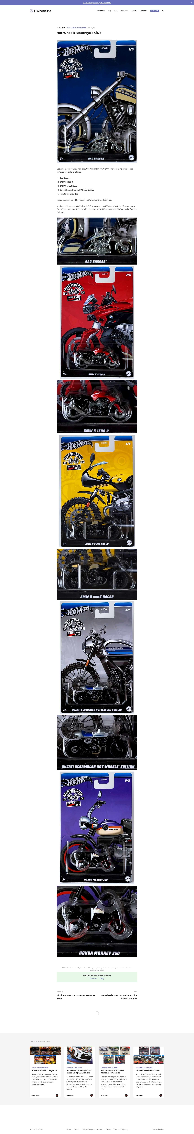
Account (143, 11)
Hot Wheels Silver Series (76, 28)
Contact (76, 1129)
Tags (115, 11)
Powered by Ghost (158, 1129)
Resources (124, 11)
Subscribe (155, 11)
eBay (102, 978)
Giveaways (101, 11)
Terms (116, 1129)
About (69, 1129)
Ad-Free (134, 11)
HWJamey (62, 28)
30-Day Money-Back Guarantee (92, 1129)
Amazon (93, 978)
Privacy (108, 1129)
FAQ (109, 11)
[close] (191, 3)
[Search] (163, 11)
